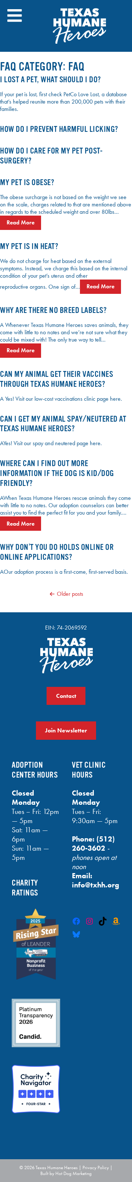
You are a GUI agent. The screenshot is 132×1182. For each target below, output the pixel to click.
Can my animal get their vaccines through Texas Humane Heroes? (56, 379)
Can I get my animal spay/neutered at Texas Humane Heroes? (63, 423)
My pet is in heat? (29, 246)
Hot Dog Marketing (73, 1173)
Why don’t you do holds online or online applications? (57, 552)
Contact (66, 696)
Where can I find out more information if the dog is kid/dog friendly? (57, 473)
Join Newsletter (66, 730)
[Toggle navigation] (14, 15)
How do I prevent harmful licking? (59, 129)
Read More (20, 222)
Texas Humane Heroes (57, 1167)
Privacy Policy (95, 1167)
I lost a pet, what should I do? (50, 79)
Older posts (70, 594)
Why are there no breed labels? (53, 310)
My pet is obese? (27, 182)
